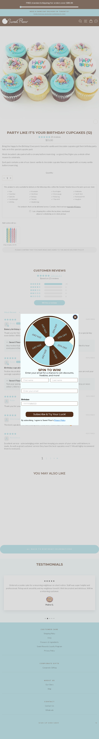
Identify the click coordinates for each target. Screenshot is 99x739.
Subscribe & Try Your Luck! (49, 414)
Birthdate (25, 399)
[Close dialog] (75, 317)
